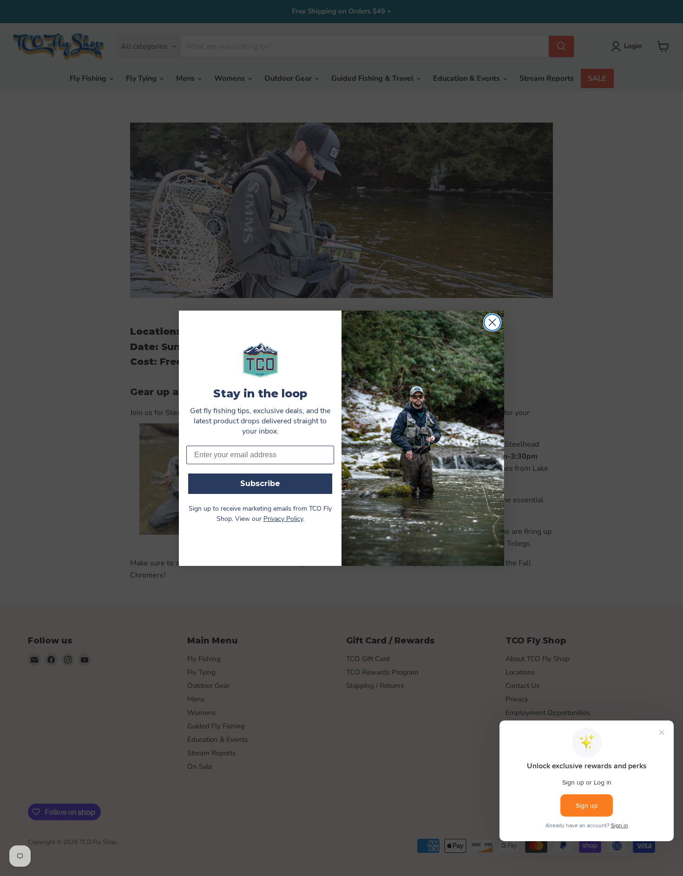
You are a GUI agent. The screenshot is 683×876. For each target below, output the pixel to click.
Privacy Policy (283, 519)
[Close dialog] (492, 322)
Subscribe (260, 483)
